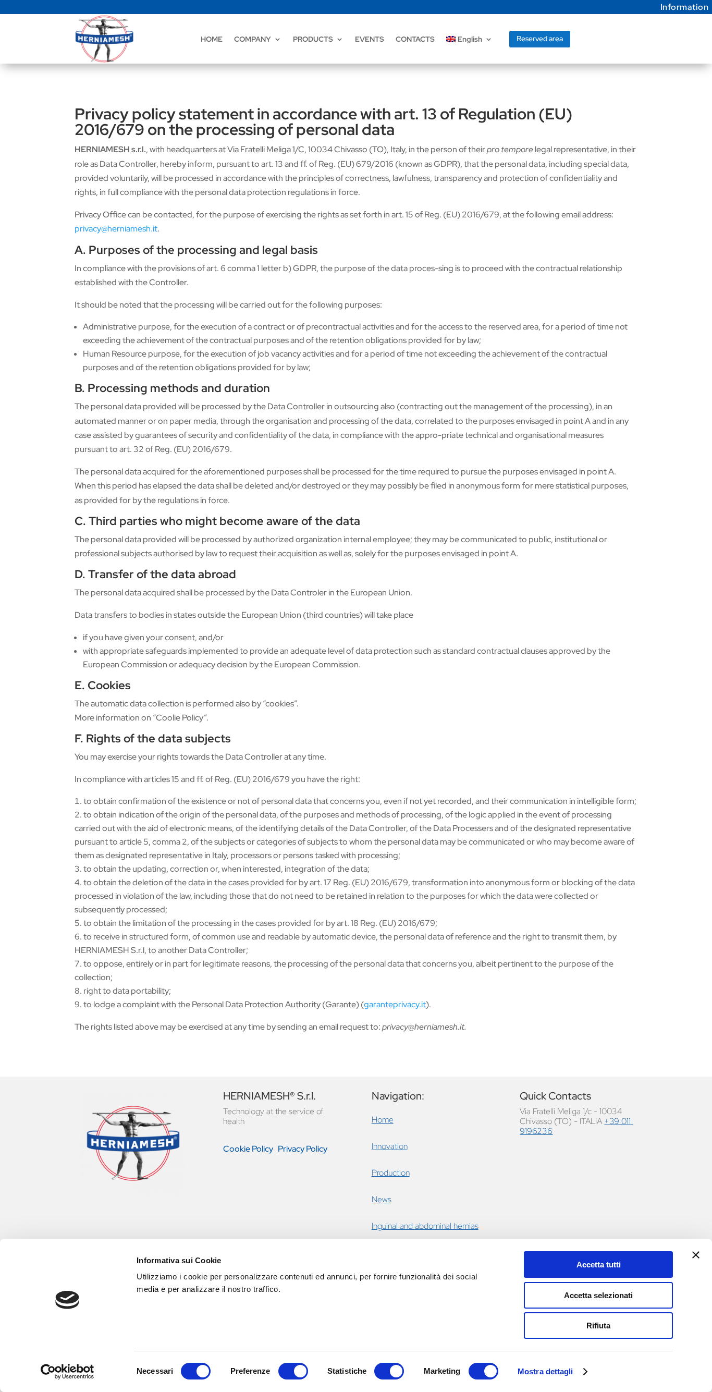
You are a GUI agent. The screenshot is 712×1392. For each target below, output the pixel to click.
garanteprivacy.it (395, 1004)
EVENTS (369, 39)
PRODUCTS (313, 39)
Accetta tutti (598, 1264)
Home (383, 1119)
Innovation (390, 1146)
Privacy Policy (302, 1148)
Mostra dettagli (545, 1371)
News (381, 1199)
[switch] (293, 1371)
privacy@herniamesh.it (116, 228)
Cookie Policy (248, 1148)
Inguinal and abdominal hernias (425, 1225)
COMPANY (252, 39)
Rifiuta (598, 1325)
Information (684, 7)
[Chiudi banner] (695, 1255)
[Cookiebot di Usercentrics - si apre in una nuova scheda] (67, 1371)
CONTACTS (415, 39)
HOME (212, 39)
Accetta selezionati (598, 1295)
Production (391, 1172)
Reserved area (540, 38)
